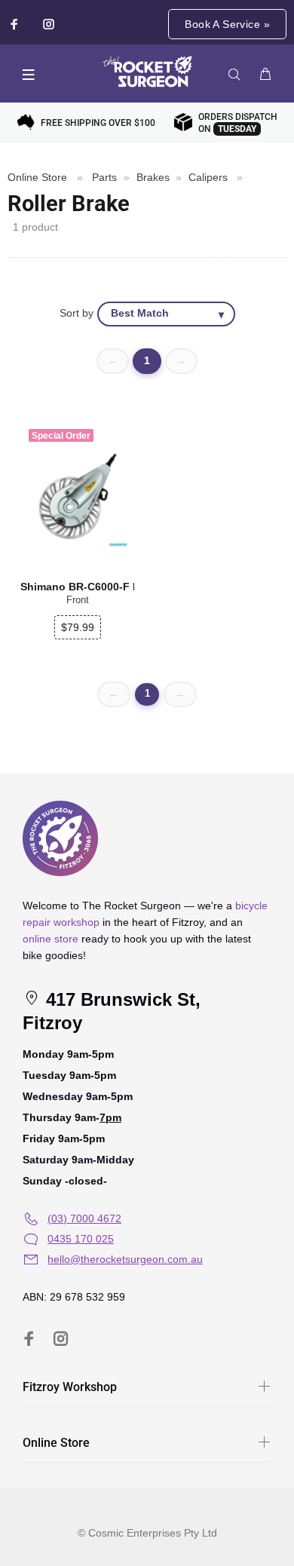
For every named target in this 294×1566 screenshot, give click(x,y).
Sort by (76, 313)
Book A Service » (227, 24)
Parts (104, 177)
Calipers (208, 177)
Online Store (37, 177)
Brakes (153, 177)
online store (50, 939)
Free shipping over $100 (98, 123)
